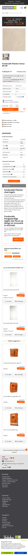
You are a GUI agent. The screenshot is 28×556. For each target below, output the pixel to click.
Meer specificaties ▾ (14, 181)
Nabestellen (5, 486)
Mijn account (10, 1)
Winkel (6, 13)
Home (3, 13)
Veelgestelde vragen (6, 499)
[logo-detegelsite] (9, 8)
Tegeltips (4, 503)
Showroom (4, 519)
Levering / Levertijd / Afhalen (8, 481)
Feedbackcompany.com (18, 259)
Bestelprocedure (6, 476)
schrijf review (16, 256)
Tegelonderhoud (6, 504)
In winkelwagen (10, 109)
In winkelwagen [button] (20, 301)
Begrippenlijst (5, 501)
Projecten (4, 517)
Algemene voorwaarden (7, 525)
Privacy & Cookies (6, 522)
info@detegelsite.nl (9, 461)
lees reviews (8, 256)
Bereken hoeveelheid (8, 100)
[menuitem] (11, 1)
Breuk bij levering (6, 483)
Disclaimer (4, 520)
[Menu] (21, 8)
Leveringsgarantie (6, 524)
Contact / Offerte (6, 498)
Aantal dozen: (5, 105)
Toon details (8, 301)
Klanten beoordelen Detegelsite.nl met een (14, 450)
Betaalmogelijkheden (7, 478)
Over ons (4, 527)
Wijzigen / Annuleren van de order (10, 480)
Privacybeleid (24, 540)
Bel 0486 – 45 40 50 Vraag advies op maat (18, 239)
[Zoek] (17, 8)
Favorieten (18, 1)
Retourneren (5, 485)
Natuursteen (5, 506)
